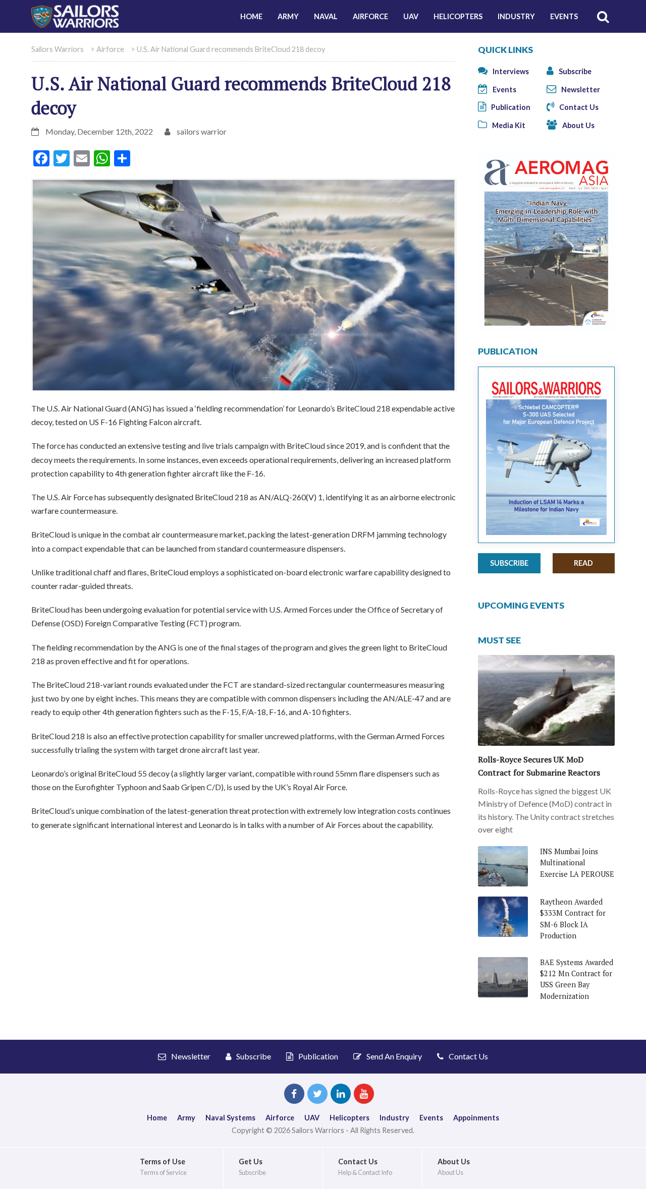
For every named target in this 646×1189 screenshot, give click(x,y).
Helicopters (458, 16)
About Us (578, 125)
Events (564, 16)
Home (251, 16)
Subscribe (574, 71)
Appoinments (476, 1117)
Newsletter (580, 89)
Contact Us (578, 107)
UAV (410, 16)
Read (583, 563)
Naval (326, 16)
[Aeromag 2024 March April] (546, 239)
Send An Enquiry (393, 1056)
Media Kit (508, 125)
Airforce (370, 16)
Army (288, 16)
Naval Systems (230, 1117)
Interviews (510, 71)
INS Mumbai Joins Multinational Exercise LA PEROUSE (577, 863)
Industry (516, 16)
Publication (510, 107)
